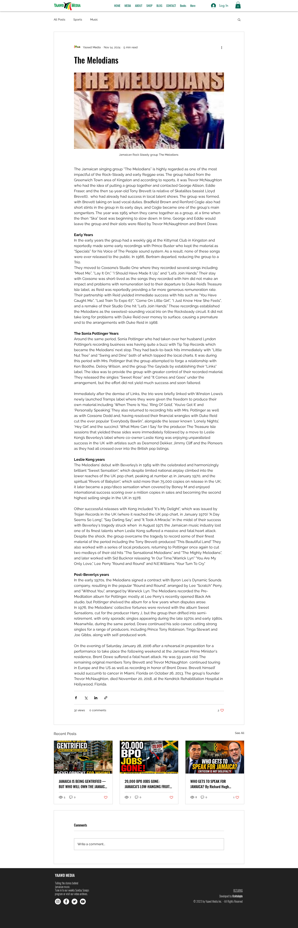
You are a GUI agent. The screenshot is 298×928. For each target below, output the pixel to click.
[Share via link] (106, 698)
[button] (127, 5)
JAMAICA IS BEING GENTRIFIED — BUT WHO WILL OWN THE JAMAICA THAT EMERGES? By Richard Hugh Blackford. (83, 784)
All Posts (59, 19)
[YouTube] (83, 901)
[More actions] (221, 47)
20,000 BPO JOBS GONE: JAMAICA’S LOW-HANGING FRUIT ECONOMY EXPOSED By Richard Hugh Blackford (147, 784)
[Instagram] (58, 901)
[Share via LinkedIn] (96, 698)
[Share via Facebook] (76, 698)
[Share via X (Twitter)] (86, 698)
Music (94, 19)
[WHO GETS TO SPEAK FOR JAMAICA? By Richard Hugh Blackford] (214, 757)
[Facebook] (66, 901)
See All (239, 733)
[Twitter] (74, 901)
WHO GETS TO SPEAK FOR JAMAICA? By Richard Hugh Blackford (209, 784)
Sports (77, 19)
